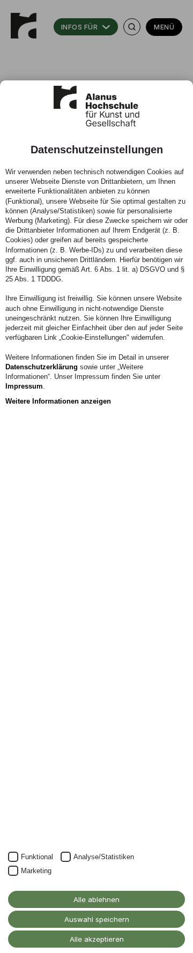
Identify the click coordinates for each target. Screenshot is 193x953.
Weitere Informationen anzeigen (58, 401)
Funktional (37, 857)
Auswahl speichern (96, 919)
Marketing (36, 871)
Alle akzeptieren (97, 939)
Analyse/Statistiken (103, 857)
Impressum (24, 386)
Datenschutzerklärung (41, 367)
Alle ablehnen (96, 899)
